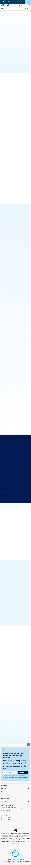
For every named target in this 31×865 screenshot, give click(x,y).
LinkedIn (12, 817)
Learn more (6, 556)
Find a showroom (14, 54)
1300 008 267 (23, 5)
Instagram (4, 817)
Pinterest (12, 819)
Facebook (4, 815)
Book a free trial (14, 58)
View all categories (15, 430)
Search (24, 455)
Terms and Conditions (11, 859)
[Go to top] (28, 744)
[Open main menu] (2, 9)
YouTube (5, 819)
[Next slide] (18, 71)
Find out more (6, 126)
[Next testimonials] (18, 738)
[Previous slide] (12, 71)
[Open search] (29, 5)
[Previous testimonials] (12, 738)
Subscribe (21, 772)
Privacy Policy (21, 859)
